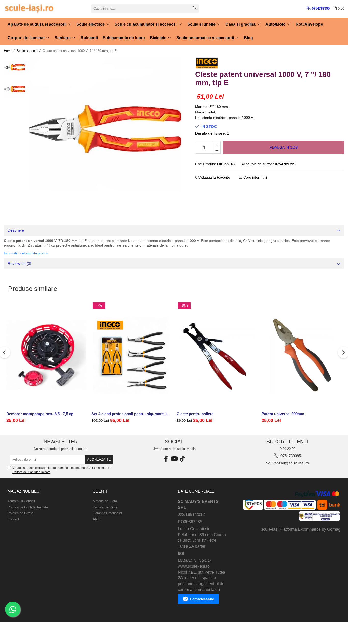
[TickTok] (182, 458)
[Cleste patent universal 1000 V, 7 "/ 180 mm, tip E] (105, 133)
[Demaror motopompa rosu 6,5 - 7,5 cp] (46, 355)
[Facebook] (166, 458)
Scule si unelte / (29, 51)
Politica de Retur (105, 507)
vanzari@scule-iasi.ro (290, 463)
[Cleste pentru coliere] (217, 355)
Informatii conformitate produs (26, 253)
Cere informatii (254, 177)
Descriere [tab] (16, 230)
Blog (248, 38)
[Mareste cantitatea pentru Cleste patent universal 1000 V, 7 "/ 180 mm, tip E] (217, 144)
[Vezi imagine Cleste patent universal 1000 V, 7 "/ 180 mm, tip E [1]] (14, 89)
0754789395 (290, 455)
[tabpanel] (105, 133)
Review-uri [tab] (19, 263)
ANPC (97, 519)
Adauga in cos (284, 147)
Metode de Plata (105, 501)
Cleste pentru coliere (195, 414)
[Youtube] (174, 458)
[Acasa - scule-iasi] (29, 8)
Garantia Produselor (107, 513)
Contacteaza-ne (202, 599)
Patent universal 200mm (283, 414)
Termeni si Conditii (21, 501)
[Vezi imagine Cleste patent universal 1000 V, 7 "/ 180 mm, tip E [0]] (14, 68)
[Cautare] (194, 8)
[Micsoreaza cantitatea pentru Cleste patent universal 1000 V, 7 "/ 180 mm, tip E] (217, 150)
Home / (10, 51)
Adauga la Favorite (214, 177)
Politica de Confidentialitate (31, 472)
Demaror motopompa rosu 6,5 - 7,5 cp (39, 414)
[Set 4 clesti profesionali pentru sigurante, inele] (131, 355)
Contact (13, 519)
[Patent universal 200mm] (302, 355)
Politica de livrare (20, 513)
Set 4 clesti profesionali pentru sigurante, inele (131, 414)
